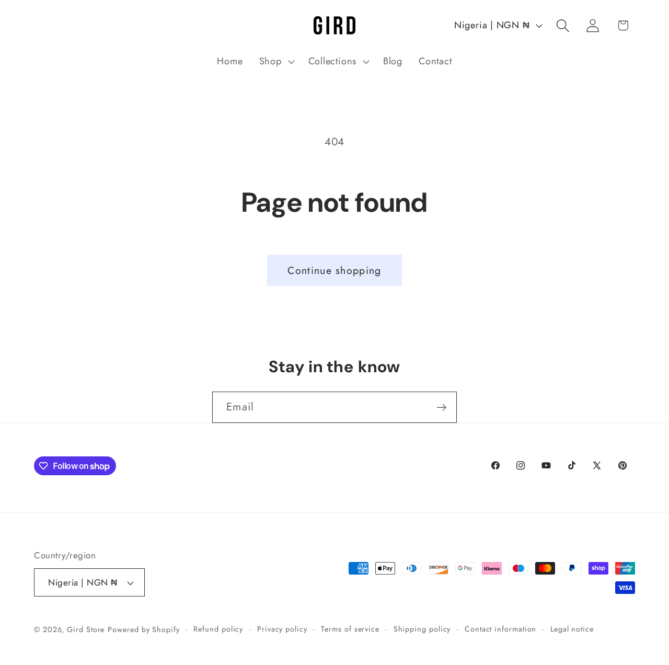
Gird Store (86, 629)
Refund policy (218, 629)
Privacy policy (282, 629)
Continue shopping (334, 270)
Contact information (500, 629)
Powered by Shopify (143, 629)
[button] (275, 62)
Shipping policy (422, 629)
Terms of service (350, 629)
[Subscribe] (441, 407)
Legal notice (572, 629)
